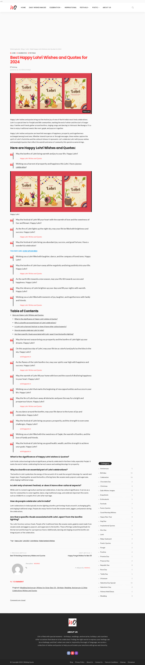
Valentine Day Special (116, 583)
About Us (107, 7)
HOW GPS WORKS (30, 251)
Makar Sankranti (116, 539)
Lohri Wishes (34, 541)
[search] (133, 7)
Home (23, 7)
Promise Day (116, 556)
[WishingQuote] (72, 622)
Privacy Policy (79, 662)
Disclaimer (131, 662)
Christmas (116, 486)
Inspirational (70, 7)
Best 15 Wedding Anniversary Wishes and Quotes (27, 556)
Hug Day (116, 521)
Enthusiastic (116, 499)
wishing (14, 67)
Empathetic (116, 495)
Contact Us (99, 662)
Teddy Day (116, 574)
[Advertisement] (72, 29)
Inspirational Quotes (116, 526)
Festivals (84, 7)
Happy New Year (116, 517)
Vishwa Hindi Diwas (116, 591)
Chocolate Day (116, 482)
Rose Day (116, 570)
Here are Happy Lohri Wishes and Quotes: (28, 315)
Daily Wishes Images (37, 7)
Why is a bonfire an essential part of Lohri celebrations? (35, 323)
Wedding (116, 596)
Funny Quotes (116, 508)
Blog (71, 662)
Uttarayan (116, 578)
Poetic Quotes (116, 543)
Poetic (95, 7)
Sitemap (123, 662)
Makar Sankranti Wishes (47, 541)
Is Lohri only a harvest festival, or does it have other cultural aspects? (40, 326)
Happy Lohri (18, 541)
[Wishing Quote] (13, 7)
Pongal (116, 548)
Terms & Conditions (111, 662)
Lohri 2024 (26, 541)
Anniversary (116, 468)
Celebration (54, 7)
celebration (21, 167)
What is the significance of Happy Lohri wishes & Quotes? (36, 319)
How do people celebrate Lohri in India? (29, 330)
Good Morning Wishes (116, 512)
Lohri (14, 53)
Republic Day (116, 565)
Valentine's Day (116, 587)
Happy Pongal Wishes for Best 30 (80, 556)
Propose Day (116, 561)
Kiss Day (116, 530)
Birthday (116, 473)
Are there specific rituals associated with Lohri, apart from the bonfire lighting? (44, 334)
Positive (116, 552)
